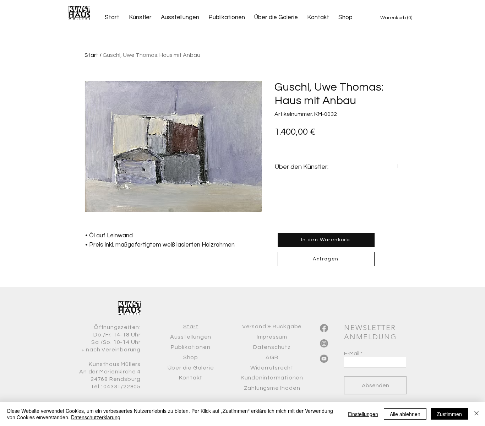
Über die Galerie (191, 368)
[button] (398, 17)
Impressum (272, 337)
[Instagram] (324, 343)
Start (91, 55)
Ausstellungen (190, 337)
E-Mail (351, 353)
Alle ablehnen (405, 413)
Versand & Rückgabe (272, 326)
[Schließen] (476, 414)
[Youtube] (324, 359)
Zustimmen (449, 413)
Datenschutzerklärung (95, 417)
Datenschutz (272, 347)
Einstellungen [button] (363, 413)
